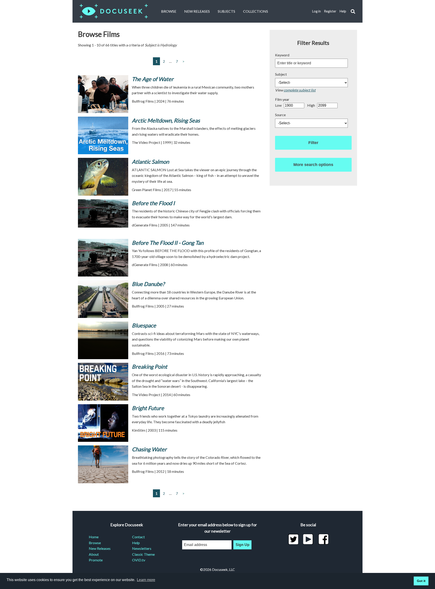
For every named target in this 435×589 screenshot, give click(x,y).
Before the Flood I (153, 203)
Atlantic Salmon (150, 161)
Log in (316, 11)
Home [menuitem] (94, 537)
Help (343, 11)
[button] (353, 11)
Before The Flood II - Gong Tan (167, 242)
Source (280, 115)
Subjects (226, 11)
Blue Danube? (148, 284)
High (311, 105)
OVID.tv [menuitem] (138, 560)
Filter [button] (313, 142)
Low (278, 105)
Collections (255, 11)
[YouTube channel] (308, 539)
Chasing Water (149, 449)
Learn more (146, 580)
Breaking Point (149, 366)
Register (330, 11)
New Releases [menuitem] (100, 548)
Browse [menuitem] (95, 543)
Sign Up (242, 545)
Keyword (282, 55)
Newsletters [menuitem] (141, 548)
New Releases (197, 11)
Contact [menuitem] (138, 537)
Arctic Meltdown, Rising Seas (166, 120)
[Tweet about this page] (293, 539)
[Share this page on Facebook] (323, 539)
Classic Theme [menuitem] (143, 554)
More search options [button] (313, 164)
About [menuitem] (94, 554)
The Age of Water (153, 79)
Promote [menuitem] (96, 560)
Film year (282, 99)
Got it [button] (421, 581)
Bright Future (148, 408)
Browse (168, 11)
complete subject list (300, 90)
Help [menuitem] (136, 543)
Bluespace (144, 325)
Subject (281, 74)
